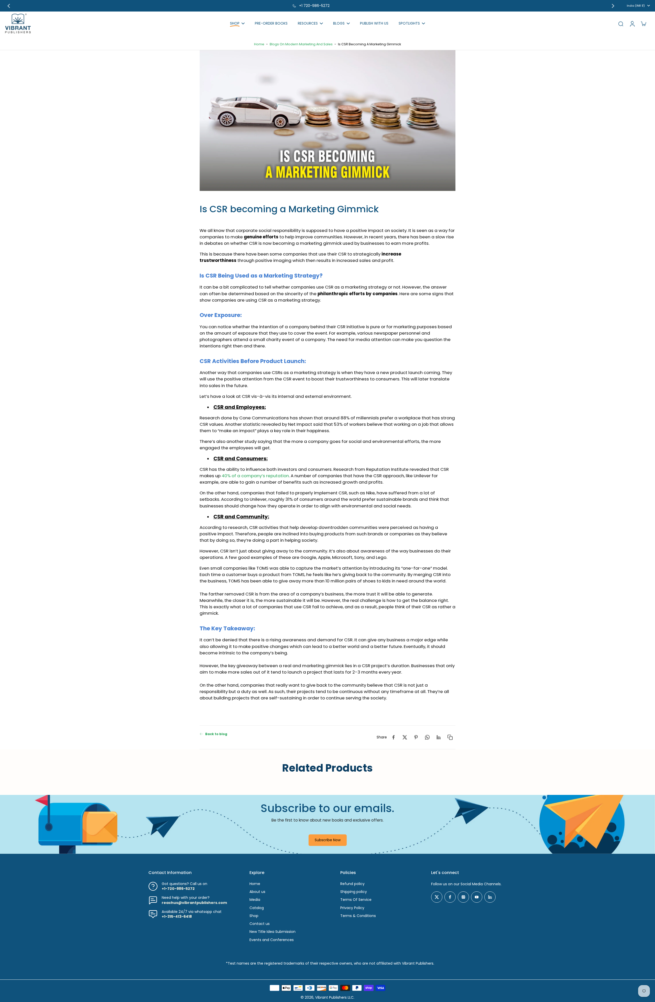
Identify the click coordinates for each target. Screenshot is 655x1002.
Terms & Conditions (358, 915)
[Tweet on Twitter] (404, 737)
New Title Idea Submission (272, 931)
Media (254, 899)
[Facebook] (450, 897)
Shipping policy (353, 891)
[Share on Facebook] (393, 737)
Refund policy (352, 883)
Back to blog (216, 734)
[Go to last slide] (8, 5)
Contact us (259, 923)
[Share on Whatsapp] (427, 737)
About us (257, 891)
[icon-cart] (643, 23)
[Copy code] (449, 737)
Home (259, 44)
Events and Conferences (271, 939)
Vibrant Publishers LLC (334, 997)
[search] (620, 23)
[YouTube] (476, 897)
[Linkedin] (490, 897)
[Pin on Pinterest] (416, 737)
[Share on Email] (438, 737)
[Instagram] (463, 897)
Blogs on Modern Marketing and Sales (301, 44)
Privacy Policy (352, 907)
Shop (253, 915)
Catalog (256, 907)
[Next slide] (613, 5)
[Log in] (632, 23)
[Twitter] (436, 897)
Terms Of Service (356, 899)
